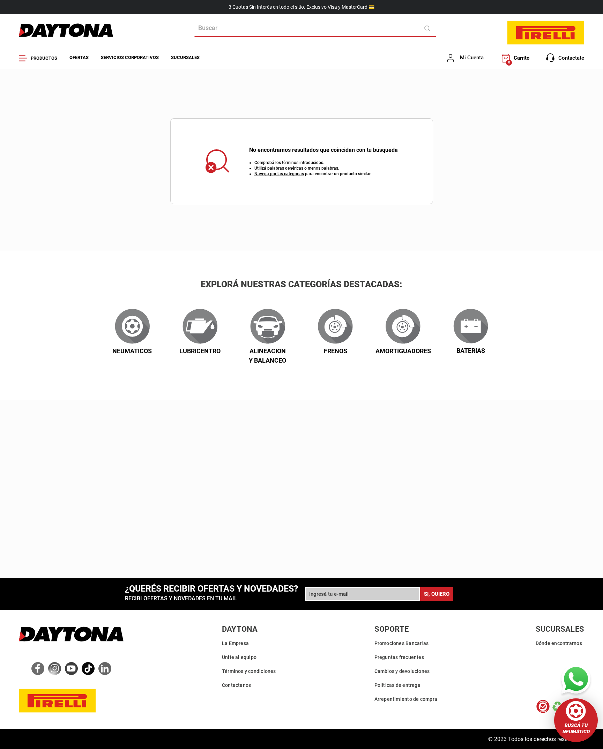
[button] (576, 720)
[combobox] (315, 28)
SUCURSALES (185, 57)
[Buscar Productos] (428, 28)
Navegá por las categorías (279, 173)
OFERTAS (79, 57)
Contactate (571, 58)
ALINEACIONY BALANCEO (267, 355)
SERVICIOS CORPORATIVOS (130, 57)
